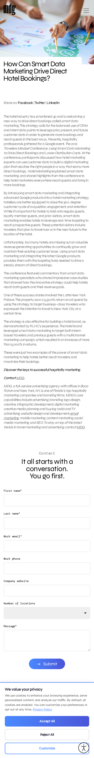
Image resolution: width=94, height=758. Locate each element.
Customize (47, 748)
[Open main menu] (86, 12)
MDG (20, 378)
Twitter (40, 103)
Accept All (47, 721)
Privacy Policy (42, 709)
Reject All (47, 735)
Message (10, 626)
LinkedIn (53, 103)
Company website (16, 581)
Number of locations (19, 603)
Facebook (25, 103)
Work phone (12, 559)
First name (13, 491)
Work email (13, 536)
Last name (12, 513)
